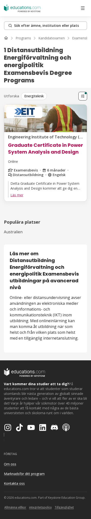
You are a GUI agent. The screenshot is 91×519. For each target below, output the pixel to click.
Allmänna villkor (15, 507)
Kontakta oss (14, 483)
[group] (48, 96)
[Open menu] (82, 8)
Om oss (10, 464)
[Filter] (82, 96)
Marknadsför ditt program (24, 473)
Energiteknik (34, 96)
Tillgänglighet (64, 507)
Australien (13, 232)
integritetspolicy (40, 507)
